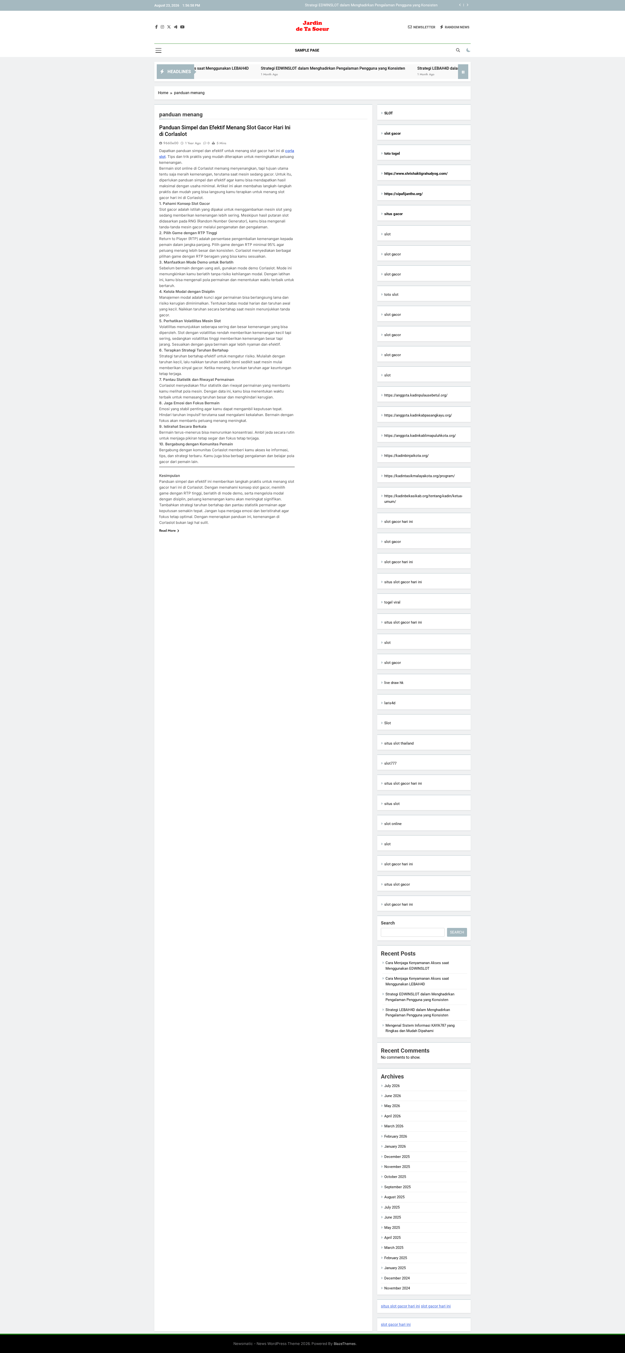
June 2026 (392, 1096)
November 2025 (397, 1167)
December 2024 (397, 1278)
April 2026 (392, 1116)
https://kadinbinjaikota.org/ (406, 455)
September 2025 (397, 1187)
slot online (393, 824)
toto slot (391, 294)
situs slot (392, 804)
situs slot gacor (397, 884)
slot (387, 234)
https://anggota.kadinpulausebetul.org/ (416, 395)
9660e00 (170, 143)
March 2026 (393, 1126)
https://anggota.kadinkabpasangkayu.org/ (418, 415)
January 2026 (395, 1146)
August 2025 (394, 1197)
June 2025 (392, 1217)
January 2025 (395, 1268)
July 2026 (392, 1086)
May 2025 (392, 1227)
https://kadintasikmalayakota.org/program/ (419, 476)
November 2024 (397, 1288)
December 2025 (397, 1157)
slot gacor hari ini (398, 521)
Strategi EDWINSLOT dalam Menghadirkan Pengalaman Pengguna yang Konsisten (371, 5)
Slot (387, 723)
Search (388, 922)
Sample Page (307, 50)
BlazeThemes (345, 1344)
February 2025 (395, 1258)
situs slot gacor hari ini (403, 582)
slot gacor (392, 254)
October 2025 (395, 1177)
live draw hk (394, 683)
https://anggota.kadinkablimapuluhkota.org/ (420, 435)
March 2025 (393, 1247)
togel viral (392, 602)
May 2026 (392, 1106)
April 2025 (392, 1237)
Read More (167, 530)
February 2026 (395, 1136)
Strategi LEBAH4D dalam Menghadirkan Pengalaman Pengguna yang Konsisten (443, 68)
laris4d (389, 703)
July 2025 (392, 1207)
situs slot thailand (399, 743)
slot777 (390, 763)
